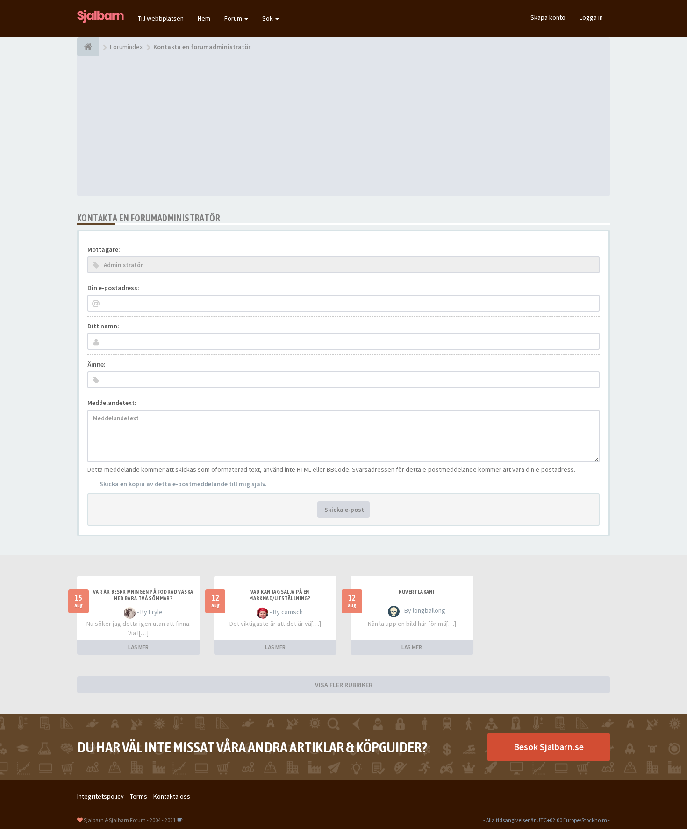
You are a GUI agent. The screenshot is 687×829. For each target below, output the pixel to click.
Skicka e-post (343, 509)
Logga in (591, 17)
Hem (204, 18)
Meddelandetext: (111, 402)
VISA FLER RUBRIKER (343, 684)
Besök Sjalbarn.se (549, 746)
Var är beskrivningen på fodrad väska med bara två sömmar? (143, 595)
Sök (268, 18)
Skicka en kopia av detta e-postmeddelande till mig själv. (183, 484)
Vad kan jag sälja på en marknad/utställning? (279, 595)
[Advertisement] (343, 126)
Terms (138, 796)
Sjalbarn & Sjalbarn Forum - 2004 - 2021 (130, 819)
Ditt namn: (103, 326)
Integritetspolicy (100, 796)
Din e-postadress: (113, 287)
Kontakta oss (171, 796)
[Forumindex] (88, 46)
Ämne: (96, 364)
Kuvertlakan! (416, 591)
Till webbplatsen (161, 18)
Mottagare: (103, 249)
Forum (233, 18)
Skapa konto (547, 17)
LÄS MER (138, 647)
